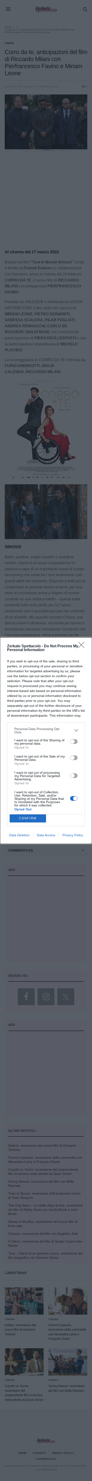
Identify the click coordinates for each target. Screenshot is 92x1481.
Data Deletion (19, 835)
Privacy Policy (73, 835)
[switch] (74, 741)
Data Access (46, 835)
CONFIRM (28, 818)
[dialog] (46, 740)
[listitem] (46, 730)
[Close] (82, 646)
